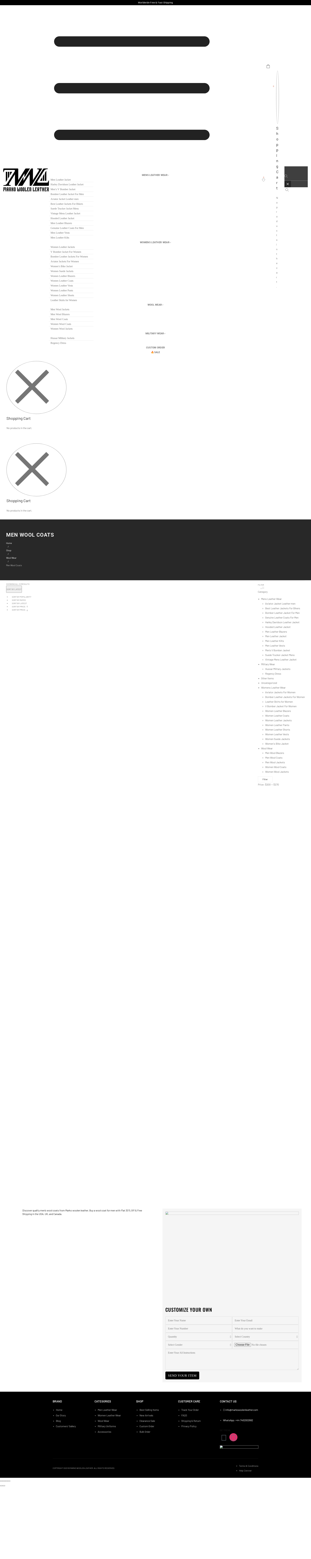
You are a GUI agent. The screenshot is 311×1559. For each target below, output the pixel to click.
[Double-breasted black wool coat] (46, 1067)
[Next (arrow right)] (4, 1485)
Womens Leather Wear (273, 687)
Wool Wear (11, 557)
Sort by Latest (19, 603)
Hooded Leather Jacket (278, 626)
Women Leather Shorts (277, 729)
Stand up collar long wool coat (28, 955)
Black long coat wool (23, 1022)
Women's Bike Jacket (277, 743)
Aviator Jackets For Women (280, 692)
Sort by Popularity (21, 597)
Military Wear (268, 664)
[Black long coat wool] (46, 1000)
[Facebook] (224, 1437)
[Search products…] (287, 190)
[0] (263, 180)
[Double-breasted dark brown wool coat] (46, 1034)
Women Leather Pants (277, 724)
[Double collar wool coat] (46, 899)
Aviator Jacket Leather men (280, 603)
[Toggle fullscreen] (6, 1481)
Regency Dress (273, 673)
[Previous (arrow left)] (1, 1485)
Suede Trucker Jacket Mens (280, 654)
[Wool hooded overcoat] (46, 798)
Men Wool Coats (273, 757)
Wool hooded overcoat (23, 820)
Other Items (267, 678)
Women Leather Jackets (278, 720)
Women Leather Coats (277, 715)
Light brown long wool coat (26, 989)
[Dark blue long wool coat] (46, 832)
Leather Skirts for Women (279, 701)
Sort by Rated (19, 600)
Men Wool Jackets (275, 762)
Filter (265, 779)
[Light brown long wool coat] (46, 966)
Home (9, 543)
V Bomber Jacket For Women (281, 706)
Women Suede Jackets (277, 738)
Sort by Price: (19, 606)
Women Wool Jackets (277, 771)
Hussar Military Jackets (277, 668)
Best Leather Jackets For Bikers (282, 608)
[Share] (4, 1481)
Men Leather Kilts (274, 640)
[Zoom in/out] (9, 1481)
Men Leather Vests (275, 645)
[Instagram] (233, 1437)
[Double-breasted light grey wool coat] (46, 1135)
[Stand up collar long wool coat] (46, 933)
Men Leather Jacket (276, 636)
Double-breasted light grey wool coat (31, 1157)
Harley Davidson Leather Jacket (282, 622)
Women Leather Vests (277, 734)
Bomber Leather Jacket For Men (282, 612)
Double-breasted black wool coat (29, 1090)
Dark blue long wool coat (25, 854)
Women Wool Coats (275, 766)
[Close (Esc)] (1, 1481)
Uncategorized (269, 682)
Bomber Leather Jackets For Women (285, 696)
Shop (8, 550)
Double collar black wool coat (27, 888)
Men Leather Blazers (276, 631)
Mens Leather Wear (271, 598)
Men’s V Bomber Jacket (277, 650)
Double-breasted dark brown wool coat (32, 1056)
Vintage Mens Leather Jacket (281, 659)
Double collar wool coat (24, 921)
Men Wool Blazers (274, 752)
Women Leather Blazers (278, 710)
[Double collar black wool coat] (46, 865)
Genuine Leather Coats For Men (282, 617)
